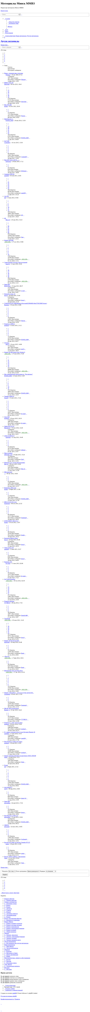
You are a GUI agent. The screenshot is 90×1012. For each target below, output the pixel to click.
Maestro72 (7, 428)
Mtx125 (8, 220)
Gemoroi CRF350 (9, 174)
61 (8, 227)
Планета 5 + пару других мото (13, 722)
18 (8, 95)
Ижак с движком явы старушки (13, 73)
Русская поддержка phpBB (9, 996)
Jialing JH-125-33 (9, 426)
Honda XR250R (8, 240)
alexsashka (7, 803)
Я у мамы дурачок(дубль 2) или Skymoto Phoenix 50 (19, 732)
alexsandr (6, 826)
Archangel (7, 694)
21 (8, 130)
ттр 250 (6, 196)
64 (8, 232)
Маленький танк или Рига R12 (13, 670)
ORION (6, 825)
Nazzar (23, 116)
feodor (6, 106)
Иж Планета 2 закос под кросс (13, 741)
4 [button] (4, 58)
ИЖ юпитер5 (8, 472)
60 (8, 226)
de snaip (23, 413)
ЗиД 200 (6, 141)
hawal (6, 295)
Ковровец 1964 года (10, 488)
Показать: (5, 871)
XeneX (6, 398)
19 (8, 97)
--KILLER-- (7, 242)
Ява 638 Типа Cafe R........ (12, 160)
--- (5, 473)
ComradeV (7, 142)
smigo (7, 844)
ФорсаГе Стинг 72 (9, 294)
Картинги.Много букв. (11, 538)
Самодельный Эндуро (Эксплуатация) (15, 262)
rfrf (5, 198)
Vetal (5, 858)
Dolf (22, 459)
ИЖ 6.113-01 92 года (10, 502)
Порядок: (43, 871)
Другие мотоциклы (10, 41)
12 (8, 210)
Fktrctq (23, 320)
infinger (23, 450)
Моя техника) (8, 453)
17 (8, 93)
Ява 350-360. (8, 105)
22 (8, 131)
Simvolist (6, 84)
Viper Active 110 (9, 547)
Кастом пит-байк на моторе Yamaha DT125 (17, 842)
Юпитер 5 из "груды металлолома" (14, 462)
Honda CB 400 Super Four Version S (14, 352)
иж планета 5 (8, 787)
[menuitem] (13, 22)
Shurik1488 (24, 615)
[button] (4, 62)
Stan (22, 237)
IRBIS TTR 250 (8, 82)
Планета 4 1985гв (9, 324)
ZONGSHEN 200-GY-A (11, 521)
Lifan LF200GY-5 (9, 436)
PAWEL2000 (9, 120)
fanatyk (8, 264)
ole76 (5, 789)
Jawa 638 (6, 417)
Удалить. (6, 343)
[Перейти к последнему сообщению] (26, 79)
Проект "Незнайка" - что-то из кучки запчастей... (19, 692)
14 (8, 365)
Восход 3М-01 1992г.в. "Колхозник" (15, 856)
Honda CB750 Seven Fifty (11, 640)
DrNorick (8, 161)
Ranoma (6, 305)
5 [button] (4, 59)
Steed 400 (7, 284)
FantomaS (7, 503)
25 (8, 188)
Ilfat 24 (6, 464)
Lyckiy (23, 291)
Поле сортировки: (21, 871)
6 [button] (4, 61)
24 (8, 186)
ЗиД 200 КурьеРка (9, 579)
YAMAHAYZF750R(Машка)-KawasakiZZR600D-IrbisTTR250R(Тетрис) (25, 303)
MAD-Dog (7, 286)
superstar (8, 437)
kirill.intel (6, 642)
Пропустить (4, 10)
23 (8, 133)
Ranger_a (7, 710)
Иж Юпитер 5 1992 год (11, 815)
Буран (6, 765)
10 (8, 207)
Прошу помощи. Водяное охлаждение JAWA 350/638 (20, 755)
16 (8, 92)
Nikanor (8, 75)
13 (8, 363)
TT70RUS (7, 603)
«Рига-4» (7, 656)
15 (8, 90)
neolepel (6, 325)
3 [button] (4, 56)
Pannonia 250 (8, 562)
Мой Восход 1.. (8, 119)
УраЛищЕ (7, 618)
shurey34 (23, 798)
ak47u (7, 344)
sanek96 (6, 175)
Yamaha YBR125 (9, 396)
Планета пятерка (9, 601)
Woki (5, 757)
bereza (23, 812)
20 (8, 128)
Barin (22, 653)
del (5, 218)
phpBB (14, 993)
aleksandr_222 (8, 454)
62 (8, 229)
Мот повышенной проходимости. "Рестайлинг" (18, 374)
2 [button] (4, 54)
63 (8, 231)
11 (8, 209)
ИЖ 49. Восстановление (11, 708)
